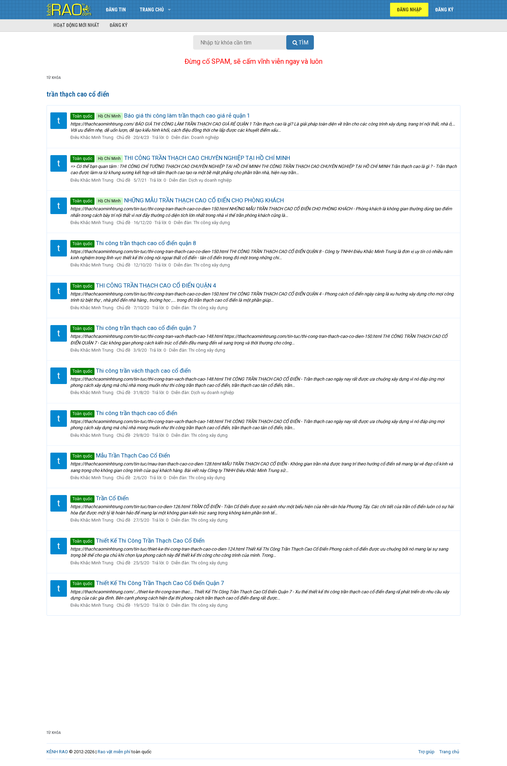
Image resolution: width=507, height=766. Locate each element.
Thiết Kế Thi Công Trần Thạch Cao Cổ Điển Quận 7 (148, 582)
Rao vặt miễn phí (114, 751)
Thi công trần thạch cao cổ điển (124, 413)
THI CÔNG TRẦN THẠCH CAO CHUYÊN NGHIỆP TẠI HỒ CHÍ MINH (181, 157)
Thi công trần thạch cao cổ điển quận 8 (134, 243)
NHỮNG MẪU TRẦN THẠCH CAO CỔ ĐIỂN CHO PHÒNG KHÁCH (178, 200)
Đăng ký (119, 25)
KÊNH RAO (57, 751)
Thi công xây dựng (211, 222)
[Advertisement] (253, 667)
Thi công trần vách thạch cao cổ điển (131, 370)
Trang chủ (152, 9)
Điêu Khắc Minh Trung (91, 137)
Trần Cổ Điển (100, 498)
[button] (169, 10)
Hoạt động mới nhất (76, 25)
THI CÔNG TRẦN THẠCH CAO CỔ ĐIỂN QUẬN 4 (144, 285)
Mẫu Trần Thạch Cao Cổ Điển (121, 455)
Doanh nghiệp (205, 137)
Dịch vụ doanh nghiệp (210, 180)
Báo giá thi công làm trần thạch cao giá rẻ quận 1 (161, 115)
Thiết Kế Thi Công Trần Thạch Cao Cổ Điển (138, 540)
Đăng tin (116, 9)
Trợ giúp (426, 751)
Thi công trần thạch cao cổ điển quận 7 (134, 327)
